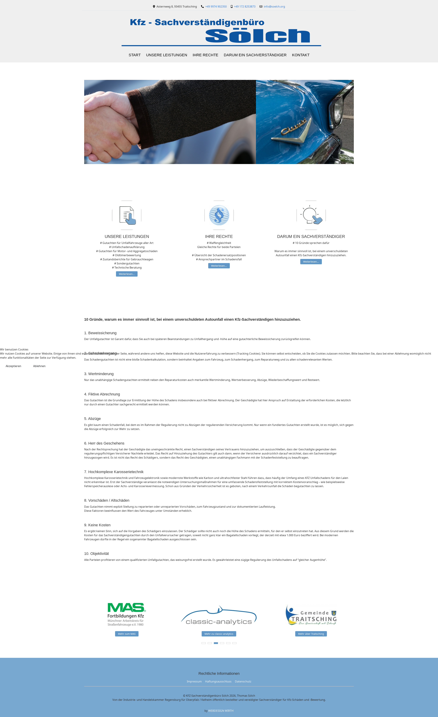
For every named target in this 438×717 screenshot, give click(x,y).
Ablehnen (39, 366)
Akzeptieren (13, 366)
